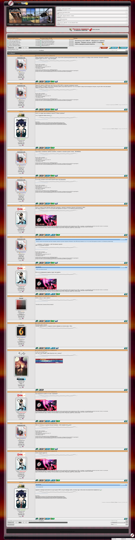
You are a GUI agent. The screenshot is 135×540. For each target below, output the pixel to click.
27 (56, 391)
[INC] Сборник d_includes (40, 122)
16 (54, 55)
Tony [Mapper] (41, 50)
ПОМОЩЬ (29, 24)
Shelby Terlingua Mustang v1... (15, 44)
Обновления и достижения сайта (63, 12)
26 (56, 350)
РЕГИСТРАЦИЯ (37, 24)
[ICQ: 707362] (52, 81)
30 (54, 482)
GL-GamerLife (62, 179)
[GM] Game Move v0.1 (39, 124)
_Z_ (21, 350)
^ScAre (21, 296)
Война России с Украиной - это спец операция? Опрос (67, 22)
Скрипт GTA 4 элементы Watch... (15, 39)
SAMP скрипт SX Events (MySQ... (48, 42)
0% (23, 143)
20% (24, 77)
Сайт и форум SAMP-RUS (27, 50)
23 (54, 264)
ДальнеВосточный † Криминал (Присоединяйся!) (44, 304)
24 (56, 296)
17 (53, 83)
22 (54, 236)
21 (54, 205)
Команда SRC (35, 50)
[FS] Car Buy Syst (51, 123)
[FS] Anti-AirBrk (57, 123)
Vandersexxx (59, 10)
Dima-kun (21, 111)
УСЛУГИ (23, 24)
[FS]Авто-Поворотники (60, 122)
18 (54, 111)
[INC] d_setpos (63, 123)
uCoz (12, 536)
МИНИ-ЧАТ (123, 538)
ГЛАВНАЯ (11, 24)
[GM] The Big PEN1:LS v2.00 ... (48, 39)
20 (54, 177)
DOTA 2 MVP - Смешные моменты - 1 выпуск (65, 15)
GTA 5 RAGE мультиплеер (62, 19)
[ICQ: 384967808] (58, 235)
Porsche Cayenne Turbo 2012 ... (15, 42)
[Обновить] (112, 539)
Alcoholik (16, 49)
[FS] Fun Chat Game (44, 123)
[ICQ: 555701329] (52, 321)
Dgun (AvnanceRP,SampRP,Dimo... (48, 41)
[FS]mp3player (38, 123)
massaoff (59, 20)
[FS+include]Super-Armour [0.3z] (49, 124)
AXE (58, 13)
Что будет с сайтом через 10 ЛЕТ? (64, 8)
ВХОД (44, 24)
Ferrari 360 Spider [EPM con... (14, 41)
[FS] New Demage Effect (52, 122)
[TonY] (21, 55)
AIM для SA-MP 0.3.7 (46, 45)
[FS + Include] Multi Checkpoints (61, 124)
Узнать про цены (86, 29)
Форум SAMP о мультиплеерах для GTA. (14, 50)
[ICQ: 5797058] (52, 148)
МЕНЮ (17, 24)
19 (54, 149)
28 (56, 423)
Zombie (58, 23)
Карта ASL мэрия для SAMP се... (48, 44)
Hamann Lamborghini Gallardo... (15, 45)
